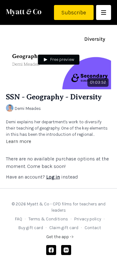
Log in (53, 177)
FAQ (18, 219)
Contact (93, 227)
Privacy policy (87, 219)
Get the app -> (60, 236)
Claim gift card (63, 227)
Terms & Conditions (48, 219)
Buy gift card (30, 227)
